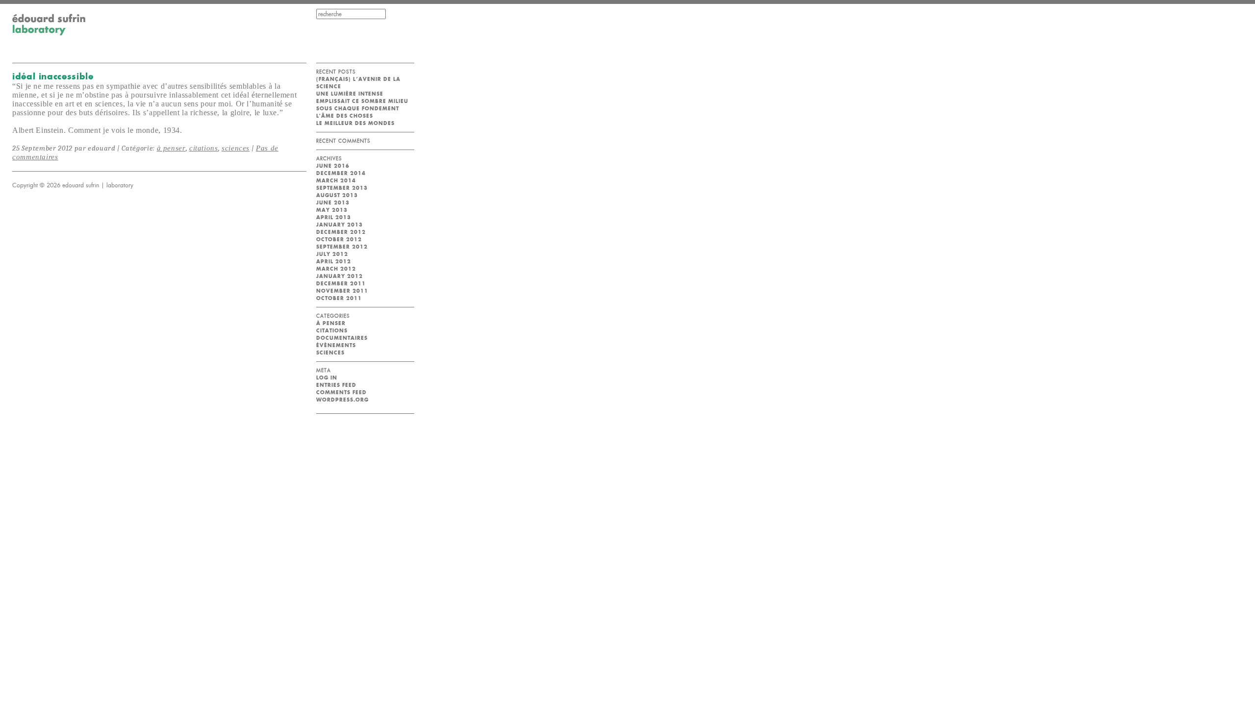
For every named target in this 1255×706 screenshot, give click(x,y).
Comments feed (341, 392)
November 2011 (342, 291)
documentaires (342, 338)
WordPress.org (342, 400)
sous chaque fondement (357, 108)
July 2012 (332, 254)
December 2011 (341, 283)
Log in (326, 378)
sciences (236, 148)
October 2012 (339, 239)
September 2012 (342, 247)
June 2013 (333, 203)
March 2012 (336, 269)
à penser (171, 148)
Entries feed (336, 385)
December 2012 (341, 232)
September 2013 (342, 188)
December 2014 (341, 173)
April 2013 (333, 217)
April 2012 (333, 261)
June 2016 (333, 166)
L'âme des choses (344, 116)
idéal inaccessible (53, 76)
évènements (336, 345)
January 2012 (339, 276)
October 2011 (339, 298)
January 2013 (339, 225)
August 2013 (337, 195)
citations (203, 148)
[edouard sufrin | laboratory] (49, 33)
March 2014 (336, 180)
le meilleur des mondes (355, 123)
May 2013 (332, 210)
